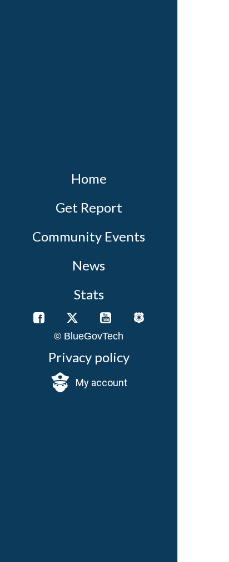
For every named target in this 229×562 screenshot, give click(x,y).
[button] (88, 383)
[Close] (193, 15)
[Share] (200, 96)
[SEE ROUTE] (194, 535)
